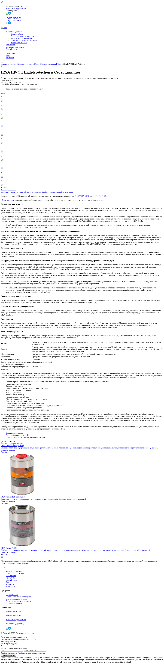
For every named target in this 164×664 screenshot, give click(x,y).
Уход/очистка (55, 192)
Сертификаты (11, 49)
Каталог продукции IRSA (27, 64)
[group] (82, 396)
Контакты (10, 58)
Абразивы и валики (19, 43)
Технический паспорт (15, 433)
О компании (11, 576)
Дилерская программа (15, 47)
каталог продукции (14, 32)
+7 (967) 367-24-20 (13, 20)
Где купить (10, 53)
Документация (67, 192)
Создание (5, 639)
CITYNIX (32, 639)
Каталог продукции (14, 571)
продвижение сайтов (19, 639)
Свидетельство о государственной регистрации (25, 437)
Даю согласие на (24, 653)
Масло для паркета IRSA (50, 64)
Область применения (32, 192)
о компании (10, 45)
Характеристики (16, 192)
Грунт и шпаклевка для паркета (23, 36)
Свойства (45, 192)
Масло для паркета (8, 200)
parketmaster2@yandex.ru (16, 8)
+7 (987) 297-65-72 (13, 18)
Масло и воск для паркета (21, 38)
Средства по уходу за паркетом (18, 601)
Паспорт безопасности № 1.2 (17, 435)
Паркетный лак (17, 34)
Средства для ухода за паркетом (24, 40)
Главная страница (8, 64)
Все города (10, 586)
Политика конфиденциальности (14, 637)
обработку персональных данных (31, 653)
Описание (5, 192)
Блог (8, 56)
